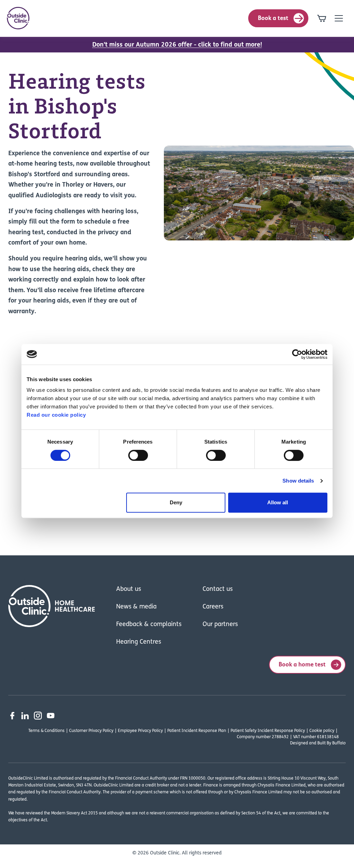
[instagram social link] (38, 716)
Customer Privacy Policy (91, 731)
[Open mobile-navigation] (339, 18)
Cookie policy (321, 731)
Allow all (277, 502)
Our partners (220, 625)
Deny (176, 502)
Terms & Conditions (46, 731)
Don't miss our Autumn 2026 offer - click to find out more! (177, 45)
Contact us (218, 589)
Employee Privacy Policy (140, 731)
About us (128, 589)
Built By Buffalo (331, 743)
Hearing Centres (138, 642)
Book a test (273, 18)
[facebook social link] (12, 716)
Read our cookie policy (56, 415)
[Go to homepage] (18, 18)
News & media (136, 607)
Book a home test (302, 665)
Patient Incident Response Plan (196, 731)
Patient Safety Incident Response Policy (268, 731)
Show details (298, 481)
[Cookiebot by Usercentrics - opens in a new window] (297, 354)
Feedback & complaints (148, 625)
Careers (213, 607)
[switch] (138, 455)
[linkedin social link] (25, 716)
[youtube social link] (51, 716)
